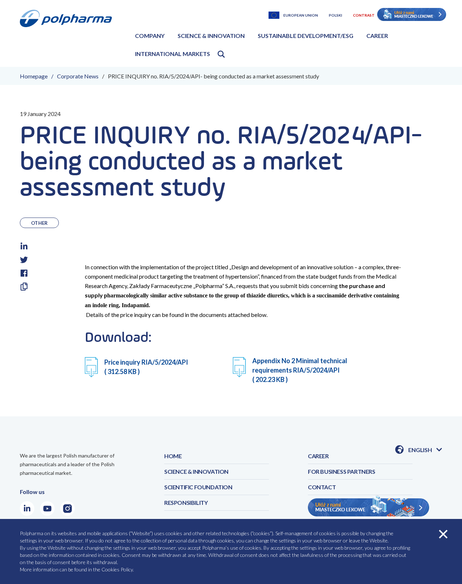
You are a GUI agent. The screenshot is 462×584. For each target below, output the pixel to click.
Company (150, 35)
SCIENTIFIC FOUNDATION (198, 487)
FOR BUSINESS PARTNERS (341, 471)
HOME (173, 455)
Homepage (34, 76)
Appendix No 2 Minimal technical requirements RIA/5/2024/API (299, 370)
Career (377, 35)
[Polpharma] (68, 36)
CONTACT (322, 487)
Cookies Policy (117, 569)
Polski (335, 15)
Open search (221, 54)
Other (39, 223)
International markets (172, 53)
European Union (300, 15)
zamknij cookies (443, 534)
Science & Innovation (211, 35)
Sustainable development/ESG (305, 35)
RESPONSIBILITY (186, 502)
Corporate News (78, 76)
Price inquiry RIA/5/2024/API (146, 366)
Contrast (364, 15)
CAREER (318, 455)
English (425, 450)
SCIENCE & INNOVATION (196, 471)
